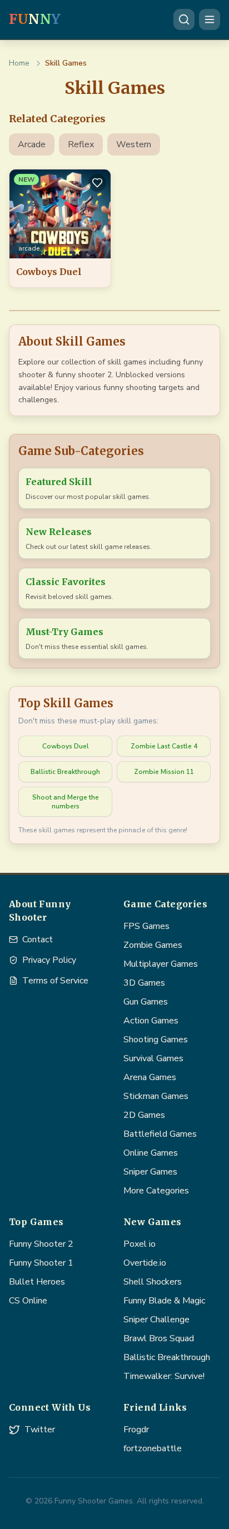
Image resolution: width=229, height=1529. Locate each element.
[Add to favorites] (97, 183)
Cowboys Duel (65, 746)
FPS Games (146, 926)
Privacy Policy (49, 960)
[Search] (184, 19)
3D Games (144, 983)
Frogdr (136, 1429)
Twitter (39, 1429)
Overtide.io (144, 1263)
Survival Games (153, 1058)
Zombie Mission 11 (164, 771)
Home (19, 63)
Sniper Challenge (156, 1319)
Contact (37, 939)
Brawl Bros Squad (158, 1338)
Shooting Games (155, 1039)
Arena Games (149, 1077)
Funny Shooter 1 (41, 1263)
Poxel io (139, 1244)
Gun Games (145, 1002)
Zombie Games (152, 945)
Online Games (150, 1153)
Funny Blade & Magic (164, 1301)
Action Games (150, 1021)
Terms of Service (55, 981)
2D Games (144, 1115)
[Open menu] (209, 19)
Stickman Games (155, 1096)
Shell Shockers (152, 1282)
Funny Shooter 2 (41, 1244)
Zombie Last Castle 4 (164, 746)
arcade (28, 248)
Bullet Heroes (37, 1282)
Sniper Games (150, 1172)
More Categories (156, 1191)
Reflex (81, 144)
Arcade (32, 144)
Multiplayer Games (160, 964)
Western (133, 144)
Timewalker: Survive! (164, 1376)
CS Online (28, 1301)
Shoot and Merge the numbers (65, 802)
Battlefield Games (160, 1134)
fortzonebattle (152, 1448)
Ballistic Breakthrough (65, 771)
